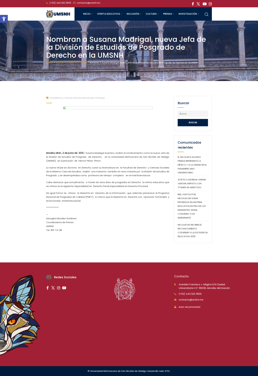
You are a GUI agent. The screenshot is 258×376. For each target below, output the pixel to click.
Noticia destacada (83, 97)
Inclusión (133, 14)
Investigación (188, 14)
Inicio (86, 14)
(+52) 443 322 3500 (60, 2)
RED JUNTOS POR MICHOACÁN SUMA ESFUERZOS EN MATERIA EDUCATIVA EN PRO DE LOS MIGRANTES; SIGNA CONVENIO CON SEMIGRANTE (192, 206)
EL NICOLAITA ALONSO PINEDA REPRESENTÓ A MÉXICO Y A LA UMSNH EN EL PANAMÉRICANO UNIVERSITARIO (192, 164)
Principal (100, 97)
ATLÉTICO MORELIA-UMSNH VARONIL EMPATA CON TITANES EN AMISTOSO (192, 183)
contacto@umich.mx (88, 2)
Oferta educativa (108, 14)
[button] (4, 19)
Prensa (167, 14)
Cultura (151, 14)
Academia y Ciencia (61, 97)
